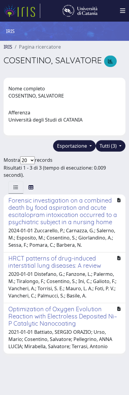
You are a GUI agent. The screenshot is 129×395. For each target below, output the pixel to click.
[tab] (15, 187)
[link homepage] (22, 11)
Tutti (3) (109, 146)
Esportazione (72, 146)
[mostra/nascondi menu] (122, 11)
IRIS (8, 47)
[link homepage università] (80, 11)
